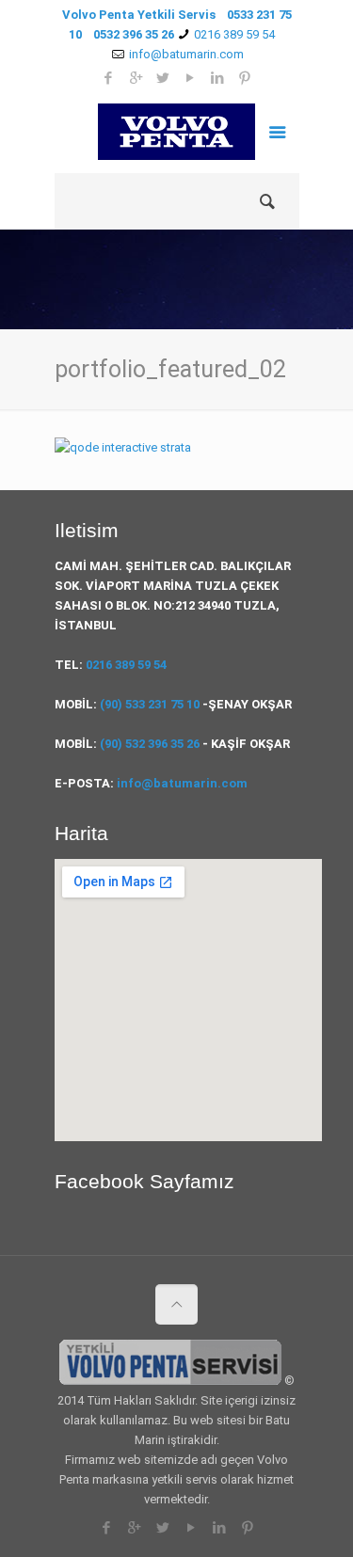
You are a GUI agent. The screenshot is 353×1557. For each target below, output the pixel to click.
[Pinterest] (247, 1527)
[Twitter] (162, 1527)
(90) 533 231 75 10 (150, 704)
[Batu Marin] (177, 135)
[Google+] (134, 1527)
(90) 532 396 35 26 (150, 744)
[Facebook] (106, 1527)
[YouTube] (191, 1527)
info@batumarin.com (182, 783)
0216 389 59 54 (234, 34)
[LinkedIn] (219, 1527)
